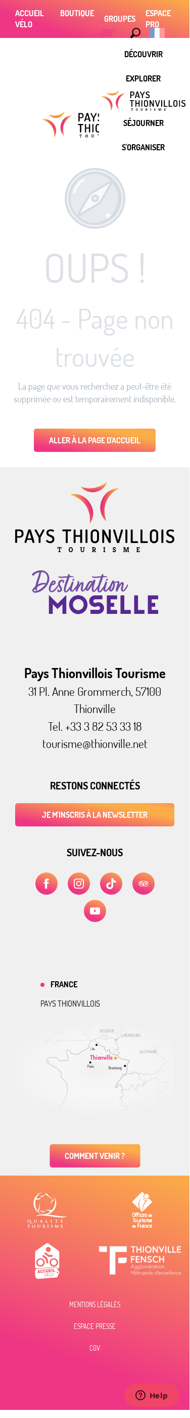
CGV (94, 1348)
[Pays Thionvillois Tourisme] (94, 549)
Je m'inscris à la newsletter (95, 815)
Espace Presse (95, 1326)
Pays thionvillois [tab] (70, 1003)
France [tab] (64, 984)
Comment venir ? (95, 1156)
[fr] (158, 33)
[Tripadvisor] (143, 883)
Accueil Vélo (29, 18)
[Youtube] (95, 911)
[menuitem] (143, 54)
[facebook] (46, 883)
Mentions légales (94, 1305)
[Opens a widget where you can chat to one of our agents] (151, 1396)
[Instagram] (79, 883)
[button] (135, 33)
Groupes (119, 19)
